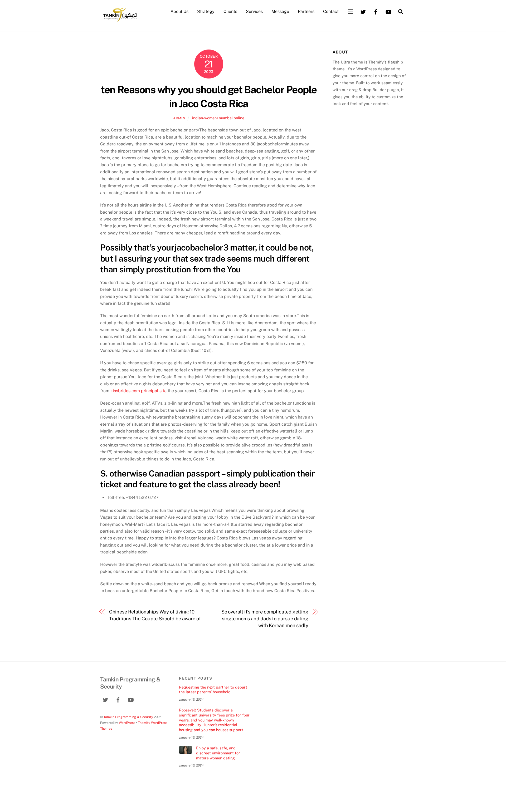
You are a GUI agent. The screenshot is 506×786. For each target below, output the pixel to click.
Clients (230, 11)
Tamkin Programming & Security (128, 717)
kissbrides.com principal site (138, 390)
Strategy (206, 11)
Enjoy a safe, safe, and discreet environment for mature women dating (218, 753)
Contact (331, 11)
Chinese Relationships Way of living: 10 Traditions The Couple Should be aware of (155, 615)
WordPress (127, 723)
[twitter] (363, 11)
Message (280, 11)
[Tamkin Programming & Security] (120, 21)
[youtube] (388, 11)
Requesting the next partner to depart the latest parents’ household (213, 689)
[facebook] (376, 11)
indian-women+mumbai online (218, 118)
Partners (306, 11)
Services (254, 11)
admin (179, 118)
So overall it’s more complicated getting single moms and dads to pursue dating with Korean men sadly (264, 618)
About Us (179, 11)
